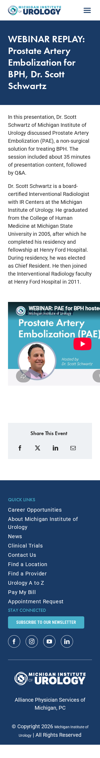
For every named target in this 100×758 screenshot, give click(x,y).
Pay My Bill (22, 592)
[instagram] (32, 641)
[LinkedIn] (56, 448)
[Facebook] (21, 448)
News (15, 536)
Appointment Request (36, 601)
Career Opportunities (35, 510)
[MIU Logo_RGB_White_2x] (50, 674)
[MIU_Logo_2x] (34, 8)
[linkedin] (67, 641)
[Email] (74, 448)
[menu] (87, 8)
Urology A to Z (26, 583)
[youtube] (49, 641)
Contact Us (22, 555)
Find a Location (27, 564)
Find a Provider (27, 573)
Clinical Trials (25, 545)
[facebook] (14, 641)
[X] (38, 448)
